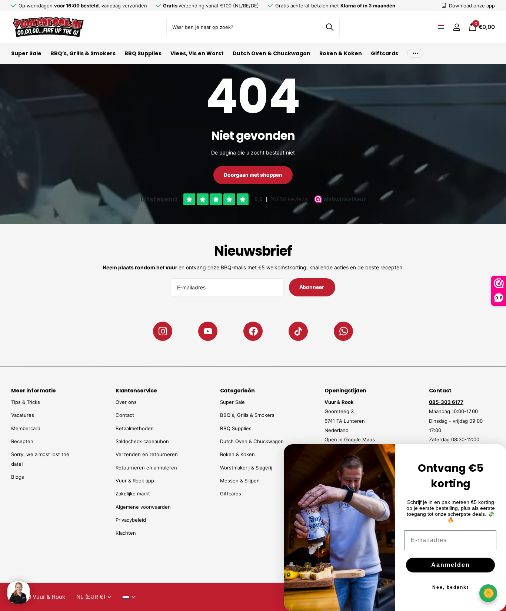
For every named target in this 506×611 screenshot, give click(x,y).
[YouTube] (207, 331)
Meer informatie (33, 390)
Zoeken (329, 27)
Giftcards (384, 53)
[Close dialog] (495, 454)
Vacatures (22, 415)
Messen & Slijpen (240, 481)
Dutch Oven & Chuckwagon (271, 53)
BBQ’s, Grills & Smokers (83, 53)
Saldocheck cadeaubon (142, 441)
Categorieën (237, 390)
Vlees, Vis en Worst (197, 53)
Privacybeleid (131, 520)
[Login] (456, 27)
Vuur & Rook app (135, 481)
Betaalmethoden (135, 428)
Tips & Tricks (25, 402)
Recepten (22, 441)
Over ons (126, 402)
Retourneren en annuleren (146, 468)
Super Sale (26, 53)
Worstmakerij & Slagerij (246, 468)
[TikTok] (298, 331)
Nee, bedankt (450, 587)
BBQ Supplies (143, 53)
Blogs (17, 477)
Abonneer (312, 287)
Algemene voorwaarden (143, 507)
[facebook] (253, 331)
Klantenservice (136, 390)
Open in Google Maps (349, 439)
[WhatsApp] (343, 331)
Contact (125, 415)
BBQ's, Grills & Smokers (247, 415)
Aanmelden (450, 565)
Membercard (25, 428)
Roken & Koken (340, 53)
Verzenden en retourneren (147, 454)
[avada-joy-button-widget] (488, 593)
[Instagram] (162, 331)
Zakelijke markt (133, 494)
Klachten (126, 533)
